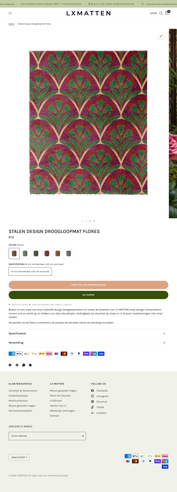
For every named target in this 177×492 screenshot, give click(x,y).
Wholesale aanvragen (62, 410)
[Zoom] (161, 36)
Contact (54, 415)
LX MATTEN (57, 384)
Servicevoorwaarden (20, 410)
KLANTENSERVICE (20, 384)
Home (11, 24)
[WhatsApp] (24, 365)
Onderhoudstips (18, 395)
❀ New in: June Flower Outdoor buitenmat (103, 4)
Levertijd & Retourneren (23, 390)
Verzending (16, 342)
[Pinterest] (18, 365)
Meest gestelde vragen (22, 405)
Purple (14, 253)
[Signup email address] (82, 436)
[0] (166, 13)
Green (35, 253)
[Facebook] (11, 365)
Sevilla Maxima (46, 253)
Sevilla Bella (68, 253)
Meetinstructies (18, 400)
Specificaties (17, 333)
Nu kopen (88, 294)
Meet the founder (60, 395)
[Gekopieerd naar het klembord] (31, 365)
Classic (25, 253)
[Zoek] (161, 13)
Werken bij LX (58, 405)
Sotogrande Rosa (57, 253)
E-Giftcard (56, 400)
